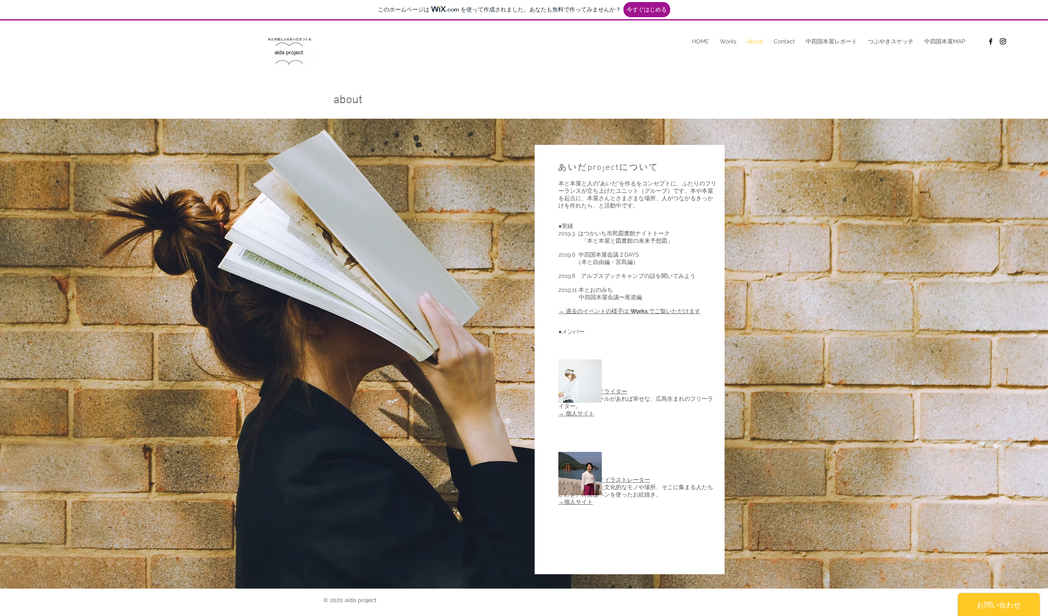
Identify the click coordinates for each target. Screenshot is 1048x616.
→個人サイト (575, 502)
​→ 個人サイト (576, 413)
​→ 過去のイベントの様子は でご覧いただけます (629, 311)
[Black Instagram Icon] (1003, 41)
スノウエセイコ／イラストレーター (604, 479)
